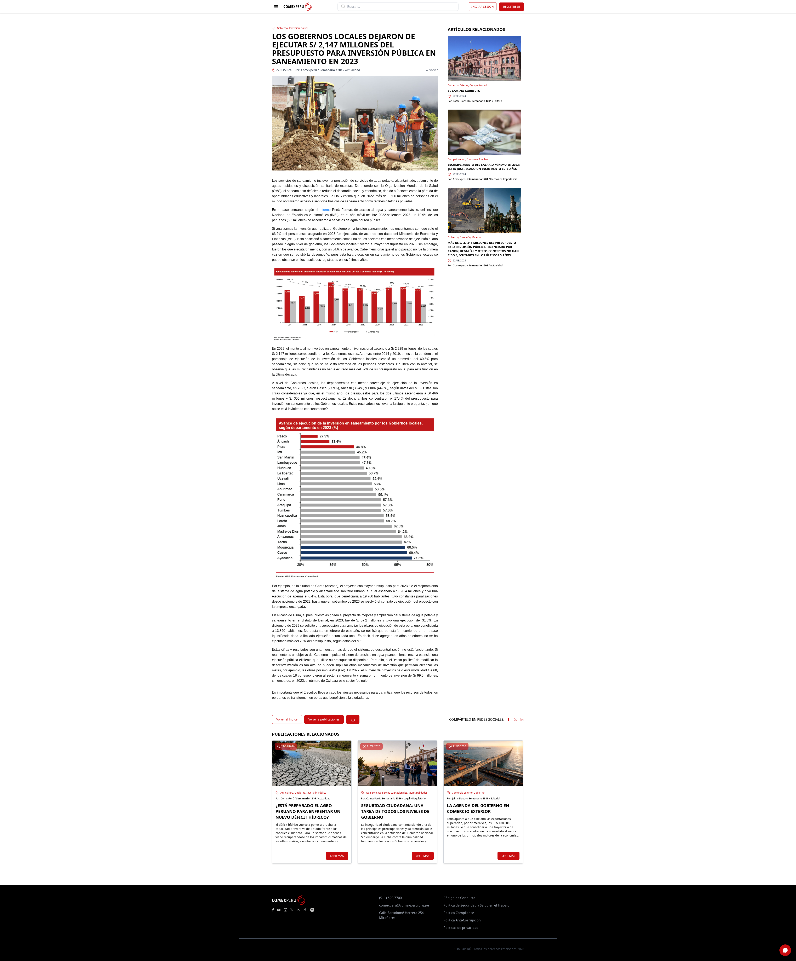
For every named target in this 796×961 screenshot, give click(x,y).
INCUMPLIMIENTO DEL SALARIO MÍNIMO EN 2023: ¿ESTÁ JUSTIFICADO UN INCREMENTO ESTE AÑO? (484, 167)
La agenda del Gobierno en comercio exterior (478, 808)
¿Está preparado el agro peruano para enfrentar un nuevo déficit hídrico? (307, 811)
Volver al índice (286, 719)
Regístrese (511, 6)
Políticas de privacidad (460, 927)
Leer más (337, 856)
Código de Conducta (459, 898)
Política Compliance (458, 912)
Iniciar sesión (482, 6)
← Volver (432, 70)
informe (325, 210)
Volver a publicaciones (324, 719)
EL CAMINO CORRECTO (464, 91)
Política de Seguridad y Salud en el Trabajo (476, 905)
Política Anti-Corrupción (462, 920)
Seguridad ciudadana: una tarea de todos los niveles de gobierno (395, 811)
